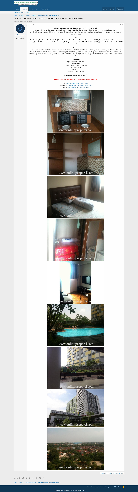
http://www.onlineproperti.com (77, 83)
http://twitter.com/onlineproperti (78, 87)
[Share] (120, 25)
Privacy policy (108, 487)
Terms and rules (99, 487)
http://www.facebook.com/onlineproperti (79, 85)
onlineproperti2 (19, 21)
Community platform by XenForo (69, 490)
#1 (122, 25)
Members (44, 9)
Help (115, 487)
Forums (24, 9)
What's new (33, 9)
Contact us (90, 487)
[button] (38, 9)
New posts (17, 12)
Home (17, 9)
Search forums (25, 12)
